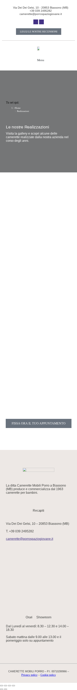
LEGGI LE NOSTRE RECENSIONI (38, 31)
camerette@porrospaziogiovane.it (29, 538)
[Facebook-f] (35, 22)
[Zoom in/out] (13, 685)
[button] (38, 60)
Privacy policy (29, 674)
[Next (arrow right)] (5, 689)
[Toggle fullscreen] (9, 685)
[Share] (5, 685)
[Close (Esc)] (1, 685)
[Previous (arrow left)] (1, 689)
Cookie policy (48, 674)
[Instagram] (41, 22)
